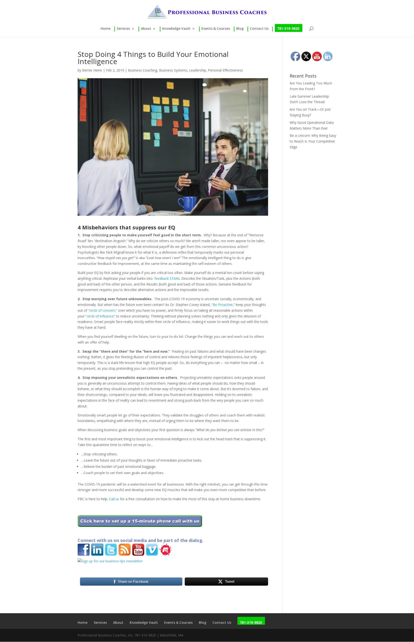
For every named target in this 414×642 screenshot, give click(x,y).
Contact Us (259, 29)
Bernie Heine (92, 70)
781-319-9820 (288, 29)
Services (123, 29)
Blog (240, 29)
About (146, 29)
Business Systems (173, 70)
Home (105, 29)
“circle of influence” (100, 316)
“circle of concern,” (102, 310)
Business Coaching (142, 70)
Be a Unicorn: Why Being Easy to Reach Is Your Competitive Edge (313, 141)
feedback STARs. (167, 278)
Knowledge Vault (176, 29)
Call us (114, 499)
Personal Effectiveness (225, 70)
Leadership (197, 70)
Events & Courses (215, 29)
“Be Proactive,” (223, 304)
